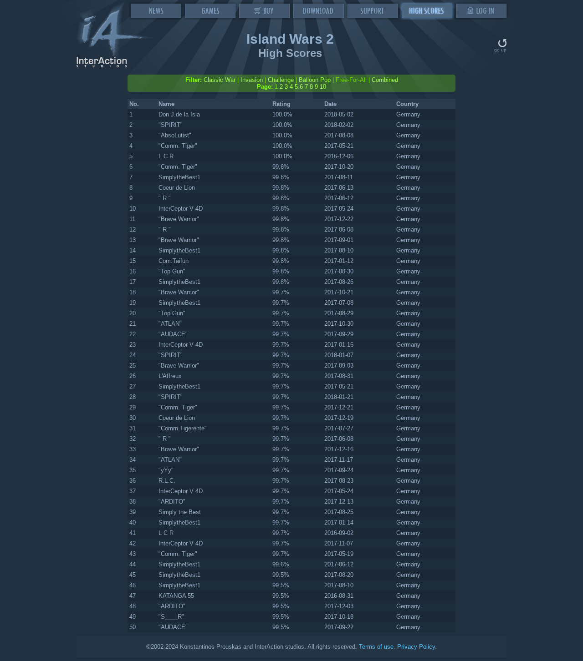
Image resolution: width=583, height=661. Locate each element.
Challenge (281, 79)
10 (323, 86)
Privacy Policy (416, 646)
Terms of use (376, 646)
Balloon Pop (315, 79)
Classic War (219, 79)
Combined (385, 79)
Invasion (251, 79)
